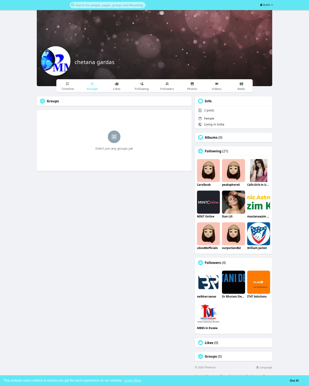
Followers (213, 262)
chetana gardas (94, 62)
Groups (211, 356)
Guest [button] (266, 5)
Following (213, 151)
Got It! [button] (294, 380)
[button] (107, 4)
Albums (211, 137)
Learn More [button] (132, 380)
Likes (209, 342)
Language (265, 367)
